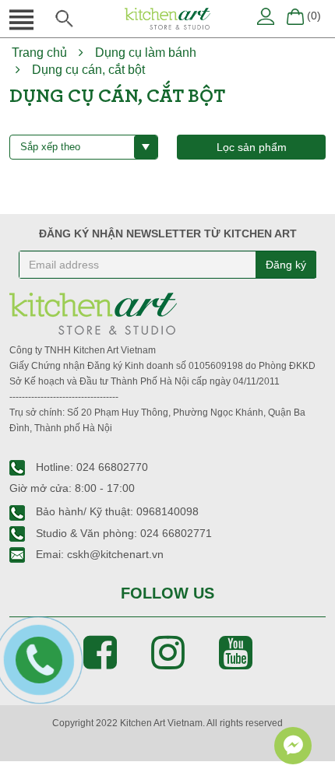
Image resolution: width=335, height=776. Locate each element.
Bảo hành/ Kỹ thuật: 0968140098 (116, 511)
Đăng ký (286, 264)
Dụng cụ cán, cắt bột (88, 69)
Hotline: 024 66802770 (90, 467)
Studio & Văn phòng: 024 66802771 (122, 533)
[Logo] (167, 17)
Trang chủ (39, 52)
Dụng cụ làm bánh (145, 52)
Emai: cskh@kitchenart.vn (98, 554)
